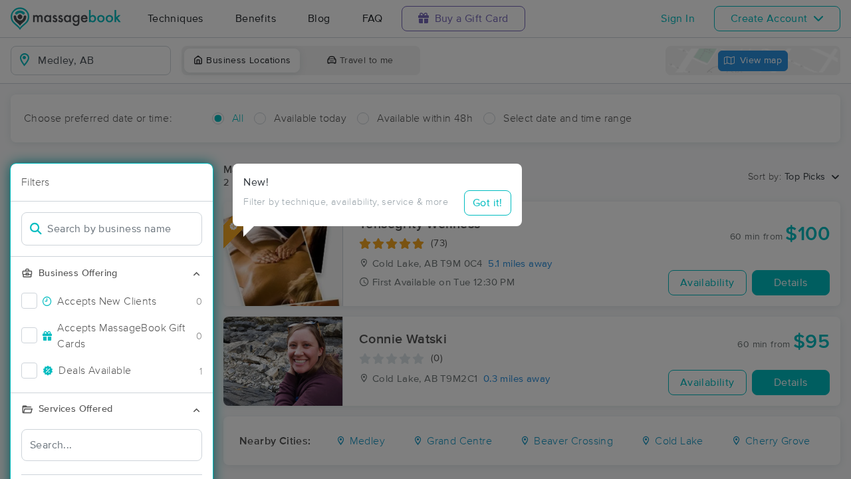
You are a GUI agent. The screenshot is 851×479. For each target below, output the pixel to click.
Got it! (488, 203)
